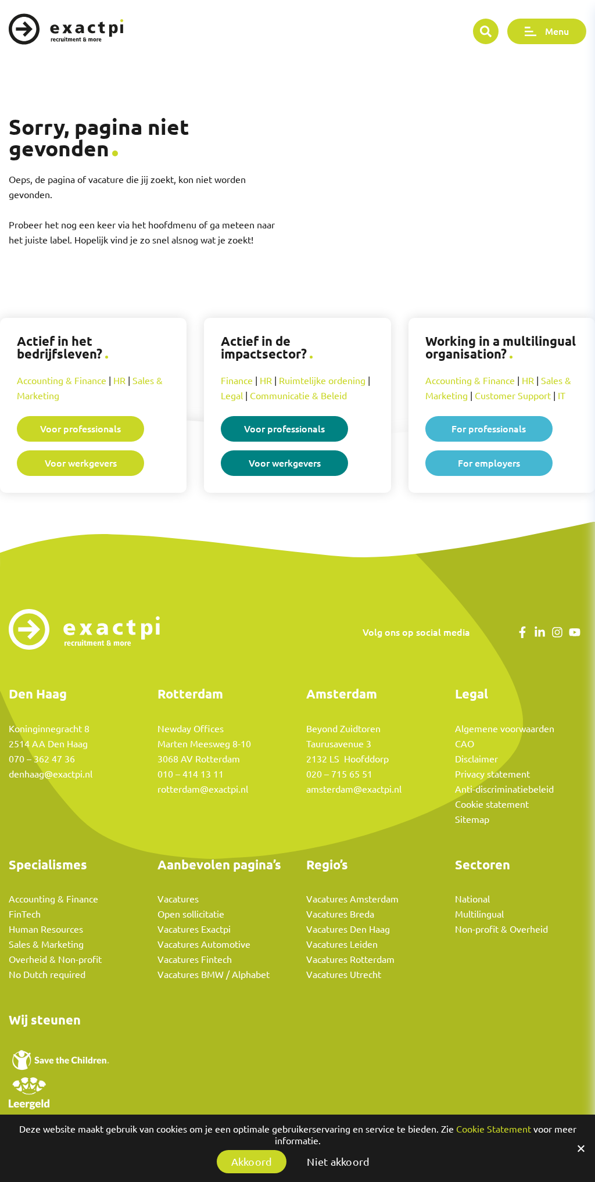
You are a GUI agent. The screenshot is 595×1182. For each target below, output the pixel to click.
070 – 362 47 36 (42, 759)
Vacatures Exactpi (194, 929)
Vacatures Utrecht (343, 974)
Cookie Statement (493, 1129)
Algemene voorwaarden (504, 728)
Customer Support (513, 396)
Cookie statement (492, 804)
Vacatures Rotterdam (350, 959)
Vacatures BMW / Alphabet (213, 974)
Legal (232, 396)
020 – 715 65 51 (339, 774)
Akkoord (252, 1161)
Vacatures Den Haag (348, 929)
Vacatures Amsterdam (352, 899)
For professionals (488, 428)
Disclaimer (476, 759)
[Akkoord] (580, 1148)
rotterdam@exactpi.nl (202, 789)
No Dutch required (47, 974)
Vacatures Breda (340, 914)
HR (119, 380)
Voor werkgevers (81, 462)
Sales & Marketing (46, 944)
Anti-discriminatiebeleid (504, 789)
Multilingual (479, 914)
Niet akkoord (338, 1161)
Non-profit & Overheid (501, 929)
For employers (489, 462)
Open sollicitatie (190, 914)
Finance (237, 380)
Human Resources (46, 929)
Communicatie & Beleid (298, 396)
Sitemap (472, 819)
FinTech (25, 914)
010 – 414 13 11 (190, 774)
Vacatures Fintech (194, 959)
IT (561, 396)
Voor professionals (80, 428)
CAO (464, 744)
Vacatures (178, 899)
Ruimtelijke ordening (322, 380)
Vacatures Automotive (203, 944)
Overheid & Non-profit (55, 959)
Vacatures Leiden (342, 944)
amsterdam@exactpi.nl (354, 789)
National (472, 899)
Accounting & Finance (61, 380)
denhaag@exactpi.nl (50, 774)
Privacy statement (492, 774)
